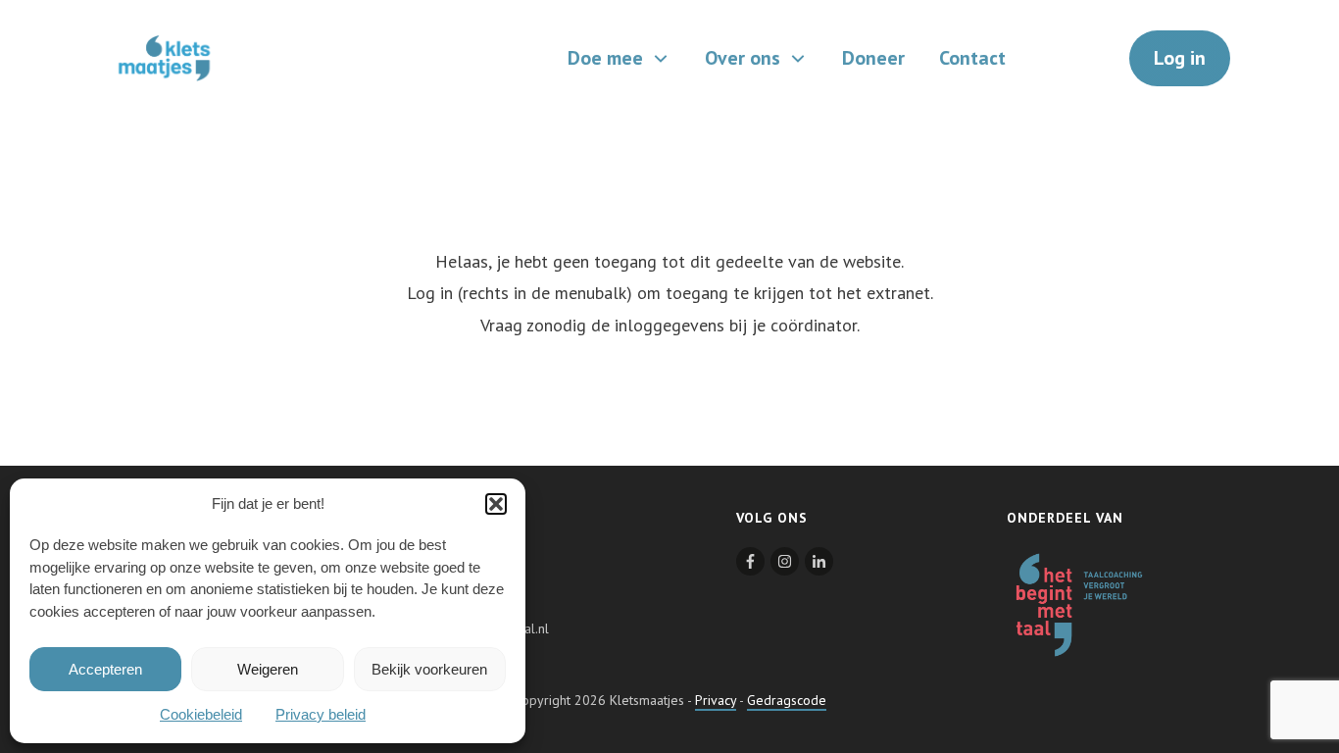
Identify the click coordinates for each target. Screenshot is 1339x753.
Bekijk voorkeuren (429, 669)
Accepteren (105, 669)
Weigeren (267, 669)
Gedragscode (786, 700)
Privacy (715, 700)
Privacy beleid (320, 714)
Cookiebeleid (201, 714)
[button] (496, 504)
